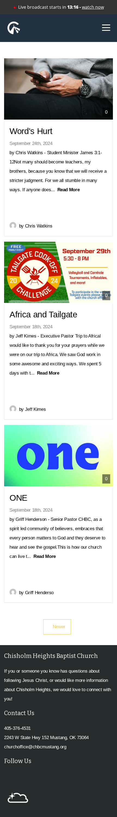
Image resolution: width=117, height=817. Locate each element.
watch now (93, 7)
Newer (57, 626)
